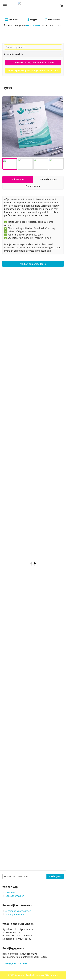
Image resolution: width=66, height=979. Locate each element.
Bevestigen (17, 410)
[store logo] (33, 9)
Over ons (10, 892)
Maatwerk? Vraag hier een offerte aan (33, 62)
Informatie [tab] (18, 179)
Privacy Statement (15, 914)
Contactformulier (14, 895)
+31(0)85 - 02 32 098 (16, 963)
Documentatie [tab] (33, 186)
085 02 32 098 (32, 25)
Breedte (8, 393)
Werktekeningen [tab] (48, 179)
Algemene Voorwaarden (18, 910)
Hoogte (7, 402)
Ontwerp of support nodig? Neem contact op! (33, 70)
